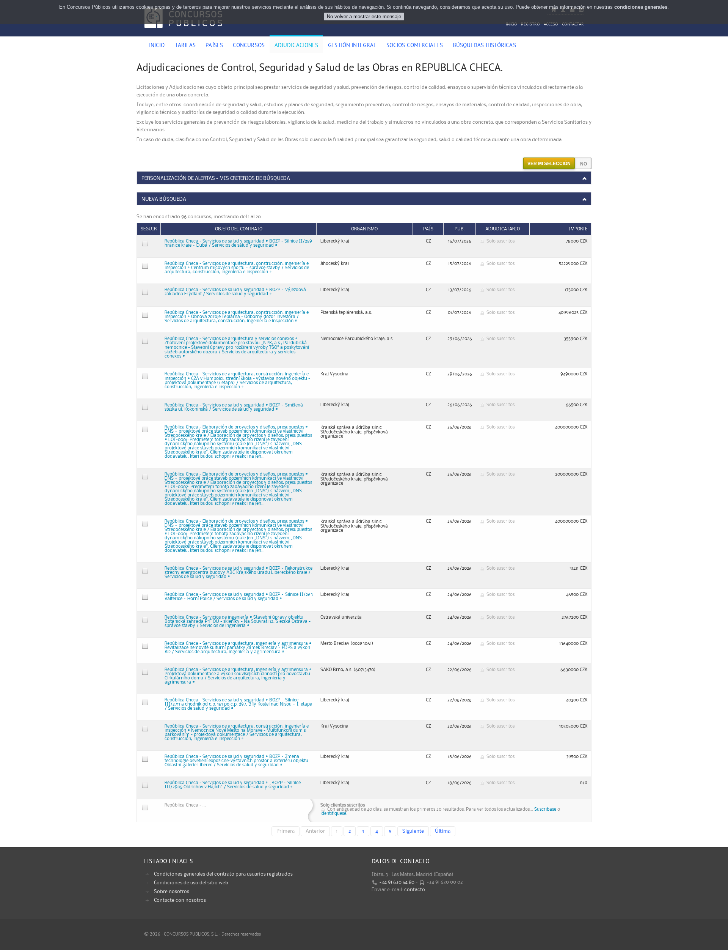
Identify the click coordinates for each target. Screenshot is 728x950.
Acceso (551, 24)
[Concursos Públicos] (183, 32)
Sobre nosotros (171, 891)
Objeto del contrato (238, 229)
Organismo (364, 229)
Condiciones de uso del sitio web (191, 883)
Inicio (511, 24)
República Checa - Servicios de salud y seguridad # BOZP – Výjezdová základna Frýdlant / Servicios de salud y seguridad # (235, 292)
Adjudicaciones (296, 46)
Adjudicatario (502, 229)
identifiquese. (333, 813)
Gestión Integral (352, 46)
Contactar (573, 24)
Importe (578, 229)
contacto (414, 889)
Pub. (460, 229)
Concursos (249, 46)
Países (214, 46)
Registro (530, 24)
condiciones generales (640, 7)
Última (442, 831)
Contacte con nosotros (180, 900)
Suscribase (545, 809)
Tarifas (185, 46)
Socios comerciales (414, 46)
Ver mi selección (549, 163)
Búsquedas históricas (484, 46)
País (428, 229)
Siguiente (413, 831)
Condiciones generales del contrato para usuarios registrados (223, 874)
